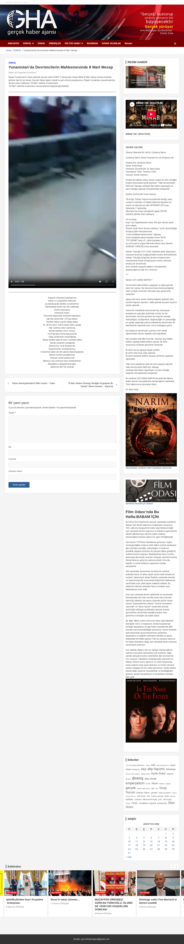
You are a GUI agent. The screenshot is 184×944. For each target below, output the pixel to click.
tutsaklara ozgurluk (147, 803)
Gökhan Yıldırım (143, 793)
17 (129, 845)
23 (173, 845)
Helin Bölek (141, 796)
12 (144, 841)
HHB (148, 796)
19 (144, 845)
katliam (129, 799)
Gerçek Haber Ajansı (143, 788)
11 (136, 841)
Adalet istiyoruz (133, 769)
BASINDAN (92, 43)
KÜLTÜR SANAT (73, 43)
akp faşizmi (156, 769)
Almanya (171, 769)
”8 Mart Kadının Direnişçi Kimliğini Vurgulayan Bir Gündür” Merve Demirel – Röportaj (90, 385)
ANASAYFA (13, 43)
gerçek (131, 788)
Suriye (128, 803)
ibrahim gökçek (157, 796)
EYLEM (148, 784)
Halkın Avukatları (165, 793)
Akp (143, 769)
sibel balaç (167, 799)
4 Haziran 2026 (145, 907)
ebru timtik (150, 778)
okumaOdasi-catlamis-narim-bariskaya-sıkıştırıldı (148, 468)
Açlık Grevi (158, 773)
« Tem (129, 857)
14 (158, 841)
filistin (155, 783)
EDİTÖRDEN (11, 893)
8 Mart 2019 (13, 73)
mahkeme (138, 800)
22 (166, 845)
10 (129, 841)
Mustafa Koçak (150, 799)
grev (157, 788)
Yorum (12, 413)
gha (21, 73)
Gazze (168, 784)
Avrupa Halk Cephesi (133, 774)
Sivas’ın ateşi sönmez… (65, 899)
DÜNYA (41, 43)
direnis (128, 779)
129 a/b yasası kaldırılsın (135, 765)
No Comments (30, 73)
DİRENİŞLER (55, 43)
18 (136, 845)
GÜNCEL (27, 43)
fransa (161, 784)
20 (151, 845)
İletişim (128, 43)
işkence (172, 796)
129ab (148, 765)
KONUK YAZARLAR (111, 43)
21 (158, 845)
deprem (170, 774)
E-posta (12, 459)
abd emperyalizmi (163, 765)
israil (167, 796)
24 (129, 849)
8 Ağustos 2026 (13, 907)
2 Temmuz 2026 (58, 903)
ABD (153, 765)
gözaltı (154, 793)
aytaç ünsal (145, 774)
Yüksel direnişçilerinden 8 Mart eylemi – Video (33, 383)
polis (160, 800)
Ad (9, 447)
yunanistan (162, 803)
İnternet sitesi (15, 471)
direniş (137, 778)
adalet (173, 765)
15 (166, 841)
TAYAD (134, 803)
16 (173, 841)
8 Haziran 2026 (101, 913)
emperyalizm (135, 783)
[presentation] (172, 866)
